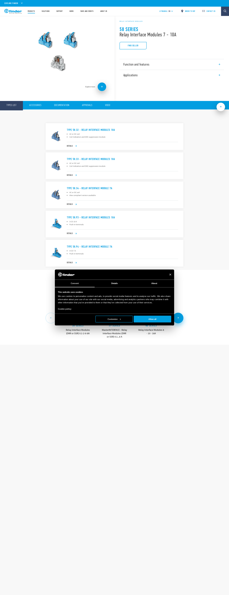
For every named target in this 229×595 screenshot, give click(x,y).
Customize (113, 319)
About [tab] (154, 283)
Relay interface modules (131, 21)
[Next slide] (178, 318)
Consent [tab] (75, 283)
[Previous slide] (51, 318)
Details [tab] (114, 283)
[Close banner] (170, 275)
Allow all (152, 319)
